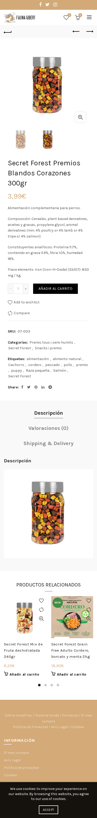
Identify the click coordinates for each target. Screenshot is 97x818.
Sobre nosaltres (18, 715)
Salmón (59, 370)
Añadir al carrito (55, 288)
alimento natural (67, 359)
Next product (89, 32)
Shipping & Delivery (48, 443)
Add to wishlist (27, 302)
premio (82, 365)
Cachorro (16, 365)
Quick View (41, 618)
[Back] (7, 32)
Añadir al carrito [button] (24, 674)
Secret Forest (19, 348)
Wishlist (69, 15)
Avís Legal (59, 727)
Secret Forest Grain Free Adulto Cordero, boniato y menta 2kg (70, 650)
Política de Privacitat (30, 727)
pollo (68, 365)
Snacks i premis (48, 348)
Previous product (76, 32)
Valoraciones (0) (48, 428)
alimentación (38, 359)
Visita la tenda (47, 715)
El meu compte (16, 753)
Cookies (77, 727)
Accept (48, 810)
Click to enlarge (80, 117)
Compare (22, 313)
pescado (52, 365)
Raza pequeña (37, 370)
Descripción (48, 413)
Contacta (70, 715)
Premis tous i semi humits (51, 342)
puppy (16, 370)
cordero (34, 365)
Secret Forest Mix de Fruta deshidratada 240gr (23, 650)
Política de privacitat (21, 767)
